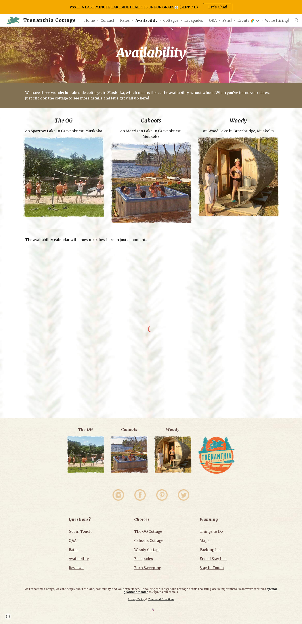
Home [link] (89, 20)
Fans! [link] (227, 20)
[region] (151, 7)
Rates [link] (125, 20)
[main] (151, 55)
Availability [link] (146, 20)
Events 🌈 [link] (246, 20)
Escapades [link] (193, 20)
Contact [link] (107, 20)
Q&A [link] (213, 20)
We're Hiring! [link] (277, 20)
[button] (296, 20)
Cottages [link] (171, 20)
